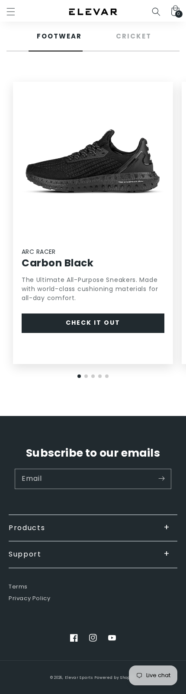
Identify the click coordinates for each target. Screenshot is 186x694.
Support (25, 554)
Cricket (133, 36)
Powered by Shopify (115, 677)
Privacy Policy (29, 598)
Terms (18, 587)
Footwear (59, 36)
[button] (10, 11)
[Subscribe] (161, 478)
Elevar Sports (79, 677)
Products (27, 528)
